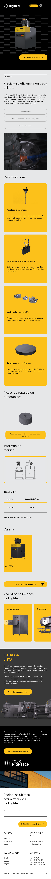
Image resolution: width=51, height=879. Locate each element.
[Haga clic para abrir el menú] (45, 6)
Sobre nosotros (8, 841)
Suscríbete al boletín (32, 824)
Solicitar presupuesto (17, 692)
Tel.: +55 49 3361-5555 (37, 860)
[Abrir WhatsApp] (45, 873)
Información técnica (25, 126)
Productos (33, 6)
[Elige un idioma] (40, 5)
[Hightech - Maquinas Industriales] (12, 6)
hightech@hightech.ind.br (38, 858)
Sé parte (6, 844)
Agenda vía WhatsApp (18, 751)
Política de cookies (35, 844)
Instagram (7, 864)
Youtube (6, 861)
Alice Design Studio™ (27, 873)
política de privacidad (36, 841)
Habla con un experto (33, 57)
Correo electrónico (11, 811)
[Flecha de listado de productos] (6, 622)
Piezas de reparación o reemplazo (25, 119)
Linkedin (6, 858)
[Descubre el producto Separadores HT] (18, 623)
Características (25, 112)
